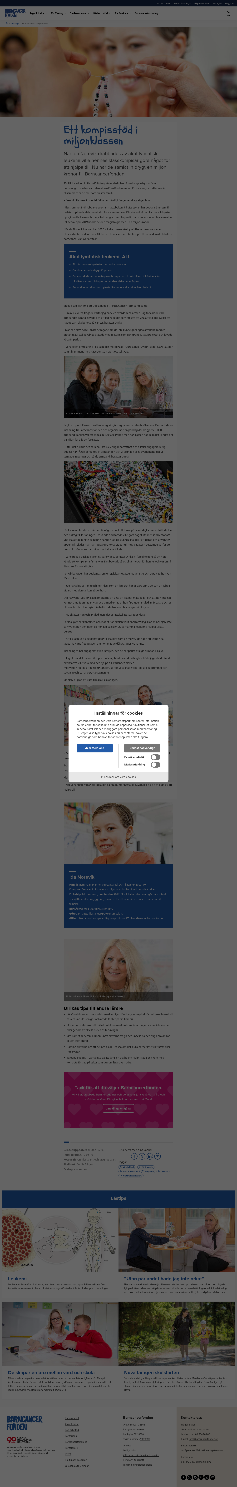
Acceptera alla (94, 748)
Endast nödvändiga (142, 748)
